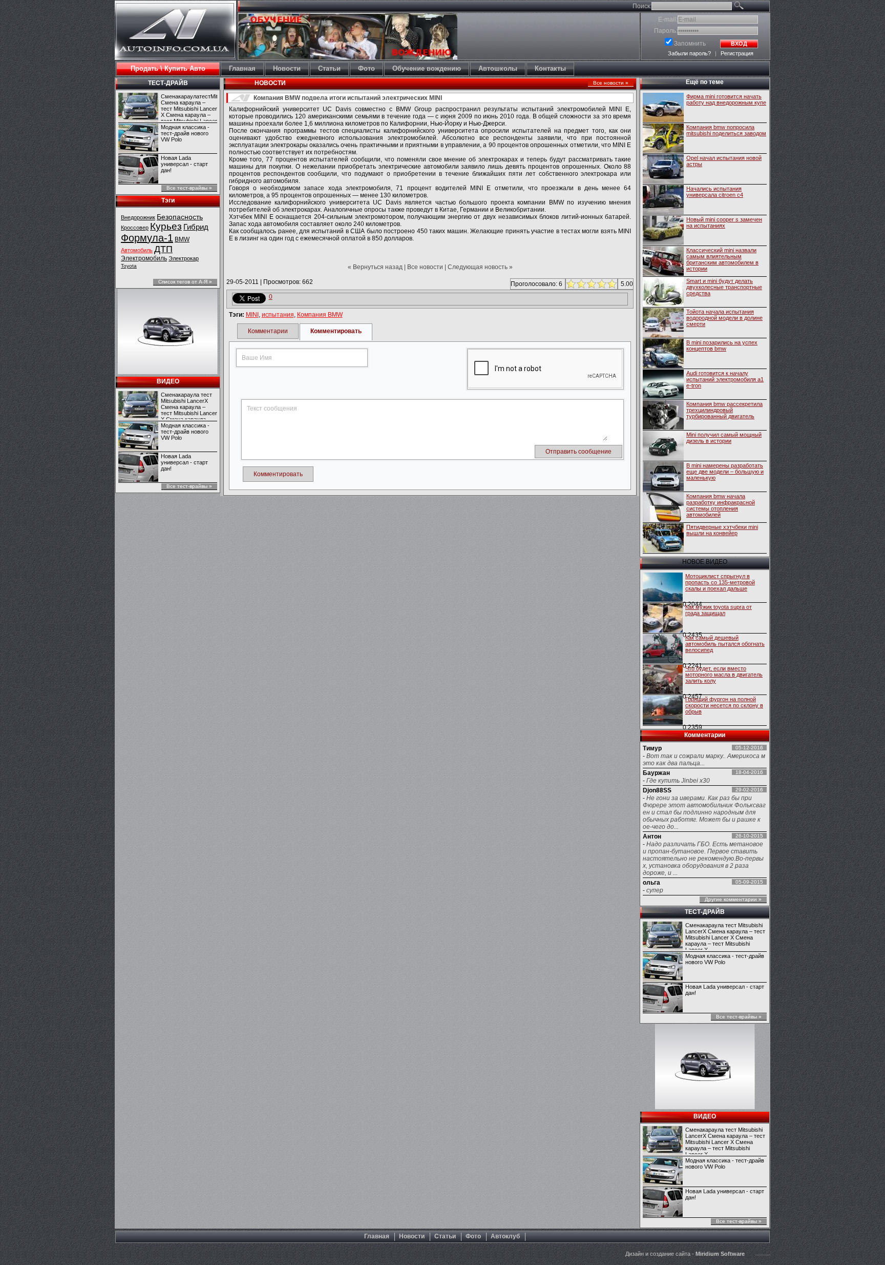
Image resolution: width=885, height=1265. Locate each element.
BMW (182, 239)
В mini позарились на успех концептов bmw (721, 345)
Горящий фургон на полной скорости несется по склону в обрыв (724, 705)
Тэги (168, 200)
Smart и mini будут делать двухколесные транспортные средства (724, 287)
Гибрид (195, 226)
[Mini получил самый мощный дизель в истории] (663, 446)
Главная (376, 1236)
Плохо (580, 284)
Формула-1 (147, 237)
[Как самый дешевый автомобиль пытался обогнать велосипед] (663, 649)
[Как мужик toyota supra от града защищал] (663, 618)
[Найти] (750, 7)
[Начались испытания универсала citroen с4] (663, 200)
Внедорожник (138, 217)
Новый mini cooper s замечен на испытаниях (724, 222)
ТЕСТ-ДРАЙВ (168, 83)
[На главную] (175, 49)
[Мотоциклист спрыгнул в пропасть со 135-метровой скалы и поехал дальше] (663, 588)
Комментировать (336, 331)
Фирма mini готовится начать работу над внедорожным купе (726, 99)
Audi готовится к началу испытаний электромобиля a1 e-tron (725, 379)
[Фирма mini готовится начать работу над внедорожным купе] (663, 108)
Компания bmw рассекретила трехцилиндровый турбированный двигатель (724, 410)
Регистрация (737, 53)
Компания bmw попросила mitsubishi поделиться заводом (726, 130)
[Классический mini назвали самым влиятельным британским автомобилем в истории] (663, 262)
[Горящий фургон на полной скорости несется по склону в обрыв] (663, 711)
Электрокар (183, 258)
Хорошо (600, 284)
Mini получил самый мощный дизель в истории (724, 438)
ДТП (163, 249)
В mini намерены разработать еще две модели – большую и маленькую (725, 471)
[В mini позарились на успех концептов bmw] (663, 354)
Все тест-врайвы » (189, 188)
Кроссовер (135, 228)
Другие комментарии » (733, 899)
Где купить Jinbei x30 (678, 780)
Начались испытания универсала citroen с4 (714, 192)
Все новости (425, 267)
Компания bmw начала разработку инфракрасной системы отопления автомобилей (720, 505)
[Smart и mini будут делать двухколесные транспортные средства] (663, 292)
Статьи (445, 1236)
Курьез (166, 226)
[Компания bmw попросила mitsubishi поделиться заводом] (663, 139)
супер (654, 890)
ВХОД (739, 43)
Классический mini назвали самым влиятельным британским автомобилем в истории (722, 259)
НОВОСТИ (270, 83)
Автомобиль (137, 250)
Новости (412, 1236)
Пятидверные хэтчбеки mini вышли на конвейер (722, 530)
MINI (252, 314)
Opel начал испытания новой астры (724, 161)
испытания (278, 314)
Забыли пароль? (689, 53)
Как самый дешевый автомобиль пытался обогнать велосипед (725, 644)
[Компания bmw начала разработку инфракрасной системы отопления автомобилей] (663, 508)
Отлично (611, 284)
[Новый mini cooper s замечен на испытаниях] (663, 231)
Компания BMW (320, 314)
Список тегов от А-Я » (185, 281)
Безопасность (180, 217)
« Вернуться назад (375, 267)
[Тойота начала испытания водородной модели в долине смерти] (663, 323)
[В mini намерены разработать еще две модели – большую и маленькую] (663, 477)
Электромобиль (144, 258)
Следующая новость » (480, 267)
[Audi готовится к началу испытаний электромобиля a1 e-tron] (663, 385)
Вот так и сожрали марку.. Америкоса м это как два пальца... (704, 759)
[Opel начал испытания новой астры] (663, 169)
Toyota (129, 266)
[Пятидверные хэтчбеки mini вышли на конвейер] (663, 538)
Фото (473, 1236)
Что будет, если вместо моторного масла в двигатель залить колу (724, 674)
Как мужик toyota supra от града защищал (718, 610)
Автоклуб (505, 1236)
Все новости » (610, 83)
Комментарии (268, 331)
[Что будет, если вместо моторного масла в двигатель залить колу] (663, 680)
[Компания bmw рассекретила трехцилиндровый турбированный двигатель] (663, 415)
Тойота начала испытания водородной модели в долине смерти (724, 318)
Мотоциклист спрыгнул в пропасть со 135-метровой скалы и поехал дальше (720, 582)
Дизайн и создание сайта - (685, 1254)
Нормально (590, 284)
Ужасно (570, 284)
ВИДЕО (168, 381)
